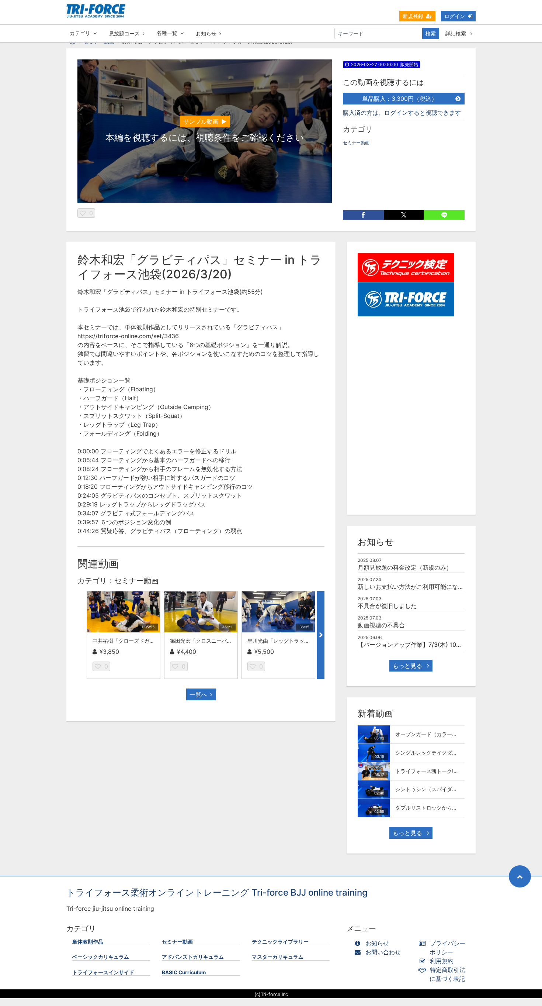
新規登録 (413, 16)
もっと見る (408, 665)
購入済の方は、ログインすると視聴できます (402, 112)
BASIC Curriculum (184, 972)
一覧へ (198, 694)
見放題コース (124, 33)
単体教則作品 (87, 942)
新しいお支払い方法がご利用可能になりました (420, 586)
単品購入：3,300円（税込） (399, 98)
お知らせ (206, 33)
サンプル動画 (201, 121)
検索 (430, 33)
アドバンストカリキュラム (193, 957)
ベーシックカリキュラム (100, 957)
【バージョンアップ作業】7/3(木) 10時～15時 (419, 644)
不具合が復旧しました (387, 606)
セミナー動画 (356, 142)
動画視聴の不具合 (381, 625)
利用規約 (442, 961)
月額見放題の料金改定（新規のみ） (405, 567)
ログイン (454, 16)
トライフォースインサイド (103, 972)
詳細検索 (456, 33)
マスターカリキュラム (277, 957)
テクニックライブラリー (280, 942)
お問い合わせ (383, 952)
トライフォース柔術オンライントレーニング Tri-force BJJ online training (217, 892)
